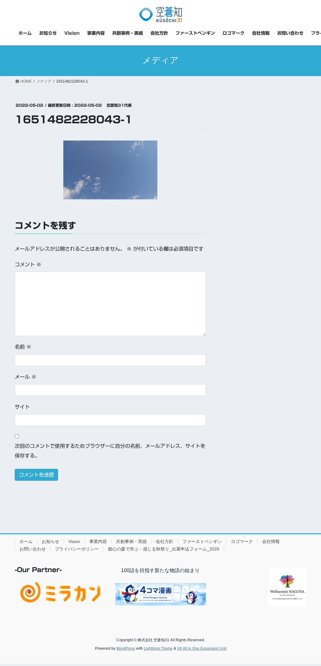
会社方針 (164, 541)
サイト (22, 406)
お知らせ (50, 541)
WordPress (125, 648)
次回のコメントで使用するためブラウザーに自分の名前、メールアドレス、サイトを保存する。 (110, 450)
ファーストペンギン (202, 541)
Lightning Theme (158, 648)
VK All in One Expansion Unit (201, 648)
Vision (74, 541)
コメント (28, 264)
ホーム (26, 541)
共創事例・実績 (131, 541)
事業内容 (98, 541)
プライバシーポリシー (77, 548)
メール (25, 376)
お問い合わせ (32, 548)
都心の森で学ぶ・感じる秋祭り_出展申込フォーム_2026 (163, 548)
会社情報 (271, 541)
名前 (23, 346)
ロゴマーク (242, 541)
